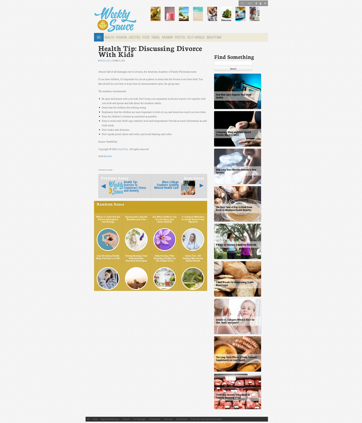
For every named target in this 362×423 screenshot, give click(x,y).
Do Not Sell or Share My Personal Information (206, 419)
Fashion (121, 37)
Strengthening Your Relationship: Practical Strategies (136, 258)
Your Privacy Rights (139, 419)
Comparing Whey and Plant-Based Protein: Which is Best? (233, 133)
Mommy (167, 37)
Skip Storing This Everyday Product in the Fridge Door (165, 258)
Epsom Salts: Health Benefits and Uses (136, 218)
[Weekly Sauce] (120, 19)
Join (242, 3)
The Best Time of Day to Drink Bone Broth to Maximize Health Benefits (234, 208)
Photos (180, 37)
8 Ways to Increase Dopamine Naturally (236, 244)
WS (99, 37)
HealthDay (123, 149)
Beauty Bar (214, 37)
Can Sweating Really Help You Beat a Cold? (108, 257)
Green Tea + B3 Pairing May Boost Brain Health (193, 258)
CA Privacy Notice (154, 419)
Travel (155, 37)
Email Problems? (181, 419)
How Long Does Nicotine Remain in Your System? (236, 171)
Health (109, 37)
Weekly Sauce (105, 60)
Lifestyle (134, 37)
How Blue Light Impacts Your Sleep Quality (233, 96)
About (249, 3)
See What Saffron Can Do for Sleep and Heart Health (165, 219)
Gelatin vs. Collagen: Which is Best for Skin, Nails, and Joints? (235, 321)
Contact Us (126, 419)
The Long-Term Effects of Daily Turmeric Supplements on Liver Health (236, 358)
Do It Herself (196, 37)
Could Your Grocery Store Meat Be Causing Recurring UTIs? (233, 396)
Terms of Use (168, 419)
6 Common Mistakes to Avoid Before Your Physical (192, 219)
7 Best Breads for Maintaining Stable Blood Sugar (235, 283)
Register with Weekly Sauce (110, 419)
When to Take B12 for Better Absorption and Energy (108, 219)
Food (145, 37)
